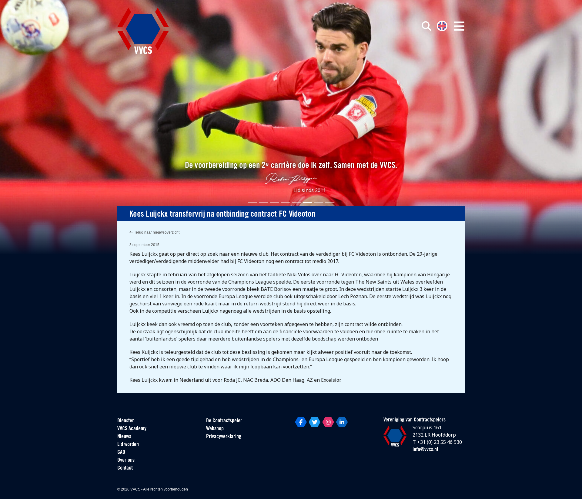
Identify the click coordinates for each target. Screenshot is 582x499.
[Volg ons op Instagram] (328, 422)
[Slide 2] (263, 202)
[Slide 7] (318, 202)
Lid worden (128, 444)
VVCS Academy (131, 429)
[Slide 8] (329, 202)
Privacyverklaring (223, 437)
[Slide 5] (296, 202)
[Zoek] (426, 26)
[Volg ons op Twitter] (314, 422)
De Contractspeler (224, 421)
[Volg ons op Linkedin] (342, 422)
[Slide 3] (274, 202)
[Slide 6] (307, 202)
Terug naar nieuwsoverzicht (156, 232)
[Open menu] (459, 26)
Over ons (126, 460)
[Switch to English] (442, 25)
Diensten (126, 421)
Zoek (357, 53)
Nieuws (124, 437)
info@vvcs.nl (425, 450)
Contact (125, 468)
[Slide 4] (285, 202)
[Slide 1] (252, 202)
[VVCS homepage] (143, 31)
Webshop (215, 429)
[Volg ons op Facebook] (301, 422)
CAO (121, 452)
